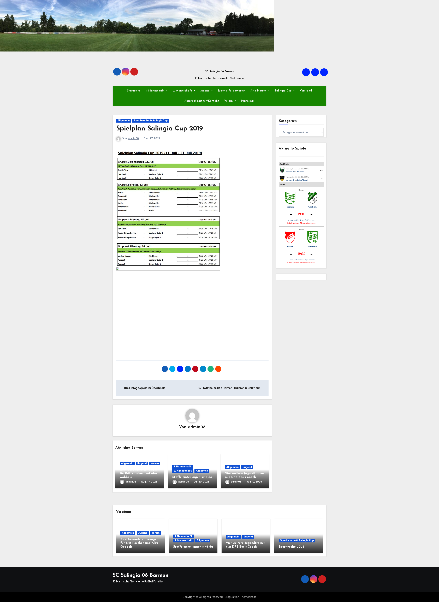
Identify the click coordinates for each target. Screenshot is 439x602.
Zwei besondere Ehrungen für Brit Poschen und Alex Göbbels (139, 473)
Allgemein (123, 120)
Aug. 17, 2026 (149, 481)
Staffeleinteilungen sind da (192, 477)
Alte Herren (259, 90)
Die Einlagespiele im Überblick (144, 388)
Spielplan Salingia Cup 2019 (159, 128)
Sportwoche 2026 (291, 546)
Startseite (134, 90)
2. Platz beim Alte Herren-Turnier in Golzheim (229, 388)
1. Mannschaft (155, 90)
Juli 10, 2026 (201, 481)
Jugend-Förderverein (231, 90)
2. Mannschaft (183, 90)
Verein (229, 101)
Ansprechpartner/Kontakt (202, 101)
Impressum (248, 101)
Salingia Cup (284, 90)
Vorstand (306, 90)
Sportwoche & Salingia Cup (151, 120)
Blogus (229, 597)
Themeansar (248, 597)
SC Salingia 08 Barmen (219, 71)
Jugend (205, 90)
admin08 (133, 138)
